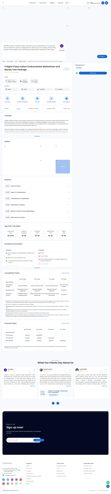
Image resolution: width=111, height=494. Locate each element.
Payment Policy (30, 481)
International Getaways (89, 471)
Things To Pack (66, 108)
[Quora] (12, 484)
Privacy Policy (92, 490)
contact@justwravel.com (10, 475)
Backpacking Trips (61, 466)
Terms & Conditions (103, 490)
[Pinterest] (4, 484)
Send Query (93, 73)
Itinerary (18, 108)
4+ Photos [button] (101, 56)
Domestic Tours (87, 468)
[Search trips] (102, 2)
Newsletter (28, 478)
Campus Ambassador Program (34, 476)
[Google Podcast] (21, 484)
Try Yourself (17, 395)
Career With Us (30, 473)
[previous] (53, 403)
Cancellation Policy (51, 108)
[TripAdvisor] (8, 484)
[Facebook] (4, 480)
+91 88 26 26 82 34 (95, 3)
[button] (7, 186)
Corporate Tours (87, 466)
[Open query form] (107, 486)
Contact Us (29, 468)
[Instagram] (12, 480)
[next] (57, 403)
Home (4, 61)
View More (37, 136)
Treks (58, 468)
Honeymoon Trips (87, 473)
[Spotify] (16, 484)
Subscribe (38, 440)
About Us (28, 466)
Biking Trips (59, 471)
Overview (6, 108)
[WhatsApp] (107, 482)
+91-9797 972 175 (8, 473)
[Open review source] (34, 370)
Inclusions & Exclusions (33, 108)
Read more (46, 316)
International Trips (61, 476)
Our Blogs (28, 471)
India (16, 61)
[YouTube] (21, 480)
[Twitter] (8, 480)
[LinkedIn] (16, 480)
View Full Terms (65, 273)
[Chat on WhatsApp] (76, 73)
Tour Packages (10, 61)
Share (67, 69)
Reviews (28, 484)
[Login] (106, 2)
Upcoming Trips (61, 473)
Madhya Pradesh (22, 61)
